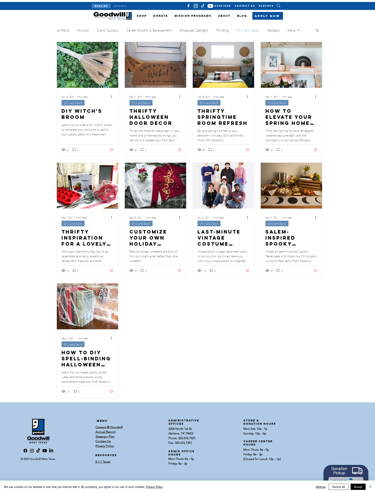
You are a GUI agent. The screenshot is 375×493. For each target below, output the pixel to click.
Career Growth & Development (149, 30)
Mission (83, 30)
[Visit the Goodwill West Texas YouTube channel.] (44, 450)
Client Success (108, 30)
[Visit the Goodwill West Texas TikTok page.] (38, 450)
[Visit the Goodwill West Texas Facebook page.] (25, 450)
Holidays (273, 30)
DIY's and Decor (247, 30)
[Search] (278, 6)
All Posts (63, 30)
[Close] (370, 487)
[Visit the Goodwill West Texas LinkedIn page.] (51, 450)
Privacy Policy (154, 487)
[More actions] (113, 96)
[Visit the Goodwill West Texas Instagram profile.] (31, 450)
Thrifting (222, 30)
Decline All (338, 487)
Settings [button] (321, 487)
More (291, 30)
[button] (317, 30)
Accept (358, 487)
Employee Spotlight (194, 30)
